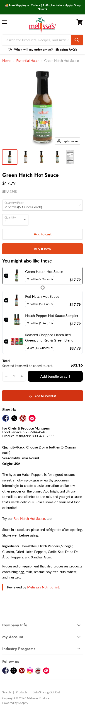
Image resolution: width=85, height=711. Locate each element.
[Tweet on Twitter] (14, 418)
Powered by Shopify (15, 703)
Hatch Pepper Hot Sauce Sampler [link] (51, 315)
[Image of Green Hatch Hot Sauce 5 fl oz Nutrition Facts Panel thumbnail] (70, 157)
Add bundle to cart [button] (55, 376)
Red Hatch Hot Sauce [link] (42, 296)
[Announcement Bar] (42, 7)
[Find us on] (32, 418)
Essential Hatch (27, 61)
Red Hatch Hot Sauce (29, 518)
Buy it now (42, 248)
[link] (16, 275)
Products (21, 692)
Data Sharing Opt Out (46, 692)
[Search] (77, 40)
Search (6, 692)
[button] (6, 376)
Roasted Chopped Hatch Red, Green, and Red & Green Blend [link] (49, 337)
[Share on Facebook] (5, 418)
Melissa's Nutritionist (43, 587)
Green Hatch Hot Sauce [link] (44, 271)
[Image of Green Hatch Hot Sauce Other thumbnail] (9, 157)
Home (6, 61)
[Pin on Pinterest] (22, 418)
